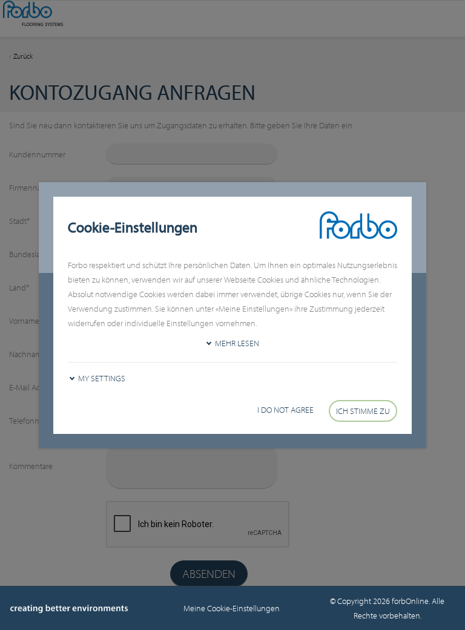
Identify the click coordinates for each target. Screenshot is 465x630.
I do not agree (285, 409)
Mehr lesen (237, 343)
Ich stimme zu (363, 410)
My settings (101, 378)
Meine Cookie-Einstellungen (232, 608)
